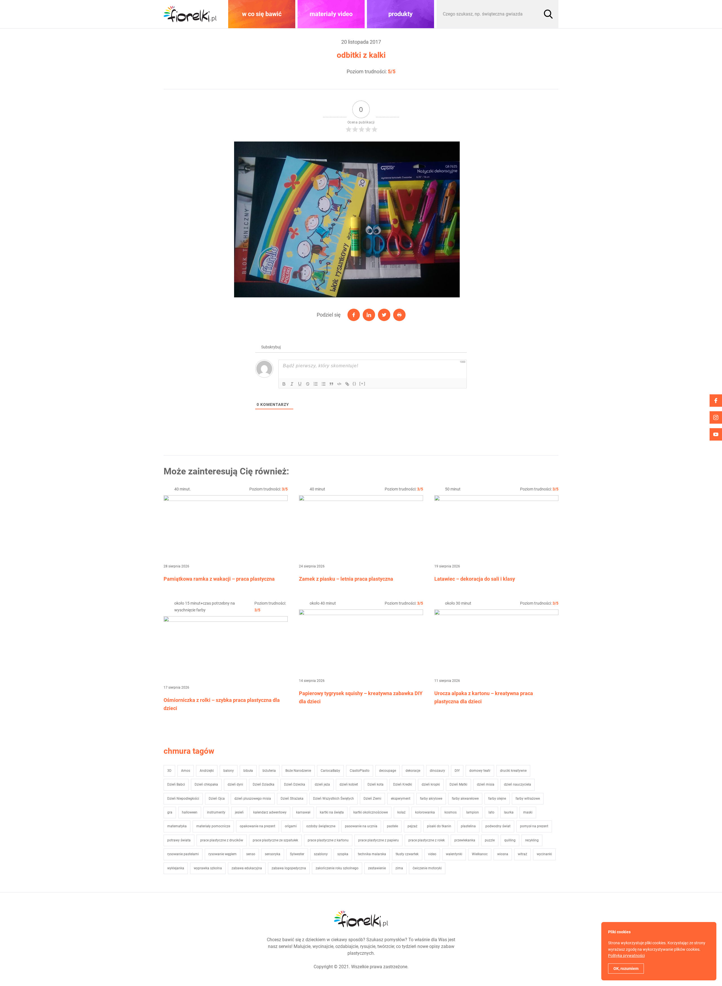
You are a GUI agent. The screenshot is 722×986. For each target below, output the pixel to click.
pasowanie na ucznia (361, 826)
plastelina (468, 826)
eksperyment (400, 799)
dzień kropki (431, 784)
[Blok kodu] (339, 384)
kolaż (401, 812)
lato (491, 812)
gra (169, 812)
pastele (392, 826)
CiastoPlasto (359, 771)
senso (250, 854)
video (432, 854)
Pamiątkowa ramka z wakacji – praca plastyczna (219, 579)
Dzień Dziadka (263, 784)
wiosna (502, 854)
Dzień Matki (458, 784)
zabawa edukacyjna (247, 868)
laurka (509, 812)
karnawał (303, 812)
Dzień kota (375, 784)
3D (169, 771)
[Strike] (308, 384)
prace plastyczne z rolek (426, 840)
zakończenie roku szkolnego (337, 868)
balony (228, 771)
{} (354, 383)
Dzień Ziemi (372, 799)
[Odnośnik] (347, 384)
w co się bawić (261, 13)
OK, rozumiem (626, 968)
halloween (189, 812)
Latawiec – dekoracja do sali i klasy (474, 579)
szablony (321, 854)
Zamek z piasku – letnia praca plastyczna (346, 579)
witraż (522, 854)
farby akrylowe (431, 799)
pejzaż (412, 826)
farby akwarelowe (465, 799)
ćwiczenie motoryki (427, 868)
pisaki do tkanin (439, 826)
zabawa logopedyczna (289, 868)
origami (291, 826)
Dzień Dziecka (294, 784)
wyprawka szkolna (208, 868)
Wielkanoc (480, 854)
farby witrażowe (528, 799)
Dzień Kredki (402, 784)
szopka (342, 854)
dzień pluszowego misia (252, 799)
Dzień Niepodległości (183, 799)
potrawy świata (179, 840)
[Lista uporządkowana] (316, 384)
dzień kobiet (349, 784)
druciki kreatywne (513, 771)
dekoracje (413, 771)
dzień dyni (235, 784)
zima (399, 868)
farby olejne (497, 799)
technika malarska (372, 854)
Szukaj (548, 14)
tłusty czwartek (407, 854)
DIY (457, 771)
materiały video (331, 13)
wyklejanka (175, 868)
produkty (400, 13)
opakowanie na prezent (257, 826)
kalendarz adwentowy (270, 812)
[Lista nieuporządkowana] (323, 384)
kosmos (450, 812)
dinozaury (437, 771)
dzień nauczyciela (517, 784)
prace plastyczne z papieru (378, 840)
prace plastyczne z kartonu (328, 840)
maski (527, 812)
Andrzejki (207, 771)
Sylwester (297, 854)
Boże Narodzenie (298, 771)
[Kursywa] (292, 384)
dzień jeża (322, 784)
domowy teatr (479, 771)
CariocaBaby (330, 771)
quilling (510, 840)
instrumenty (216, 812)
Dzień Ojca (217, 799)
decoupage (387, 771)
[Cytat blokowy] (331, 384)
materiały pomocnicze (213, 826)
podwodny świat (497, 826)
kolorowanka (425, 812)
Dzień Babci (176, 784)
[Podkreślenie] (300, 384)
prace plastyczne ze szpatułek (275, 840)
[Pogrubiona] (284, 384)
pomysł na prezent (534, 826)
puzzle (490, 840)
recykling (532, 840)
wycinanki (544, 854)
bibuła (248, 771)
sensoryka (272, 854)
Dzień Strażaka (292, 799)
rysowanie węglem (222, 854)
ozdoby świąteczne (320, 826)
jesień (239, 812)
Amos (185, 771)
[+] (362, 383)
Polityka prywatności (626, 955)
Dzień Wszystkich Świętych (333, 799)
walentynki (454, 854)
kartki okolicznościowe (370, 812)
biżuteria (269, 771)
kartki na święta (332, 812)
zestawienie (377, 868)
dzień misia (485, 784)
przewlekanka (464, 840)
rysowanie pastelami (183, 854)
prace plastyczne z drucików (221, 840)
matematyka (177, 826)
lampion (472, 812)
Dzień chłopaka (206, 784)
